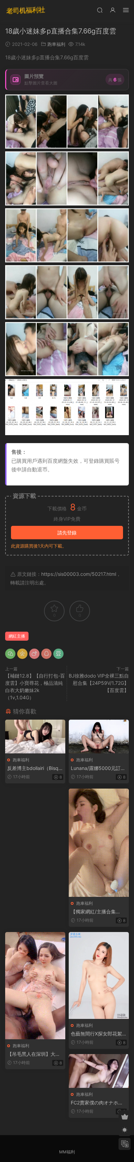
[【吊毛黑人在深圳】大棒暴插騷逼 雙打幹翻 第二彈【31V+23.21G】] (35, 985)
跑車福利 (56, 44)
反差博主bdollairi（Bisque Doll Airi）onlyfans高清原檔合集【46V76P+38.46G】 (35, 768)
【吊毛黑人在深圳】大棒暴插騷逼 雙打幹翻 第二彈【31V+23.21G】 (35, 1054)
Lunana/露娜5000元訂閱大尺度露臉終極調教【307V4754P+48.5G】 (98, 768)
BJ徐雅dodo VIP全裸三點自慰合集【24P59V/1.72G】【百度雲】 (99, 683)
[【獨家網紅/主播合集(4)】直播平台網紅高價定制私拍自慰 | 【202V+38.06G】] (99, 842)
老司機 (25, 10)
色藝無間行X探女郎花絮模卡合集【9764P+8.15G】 (99, 1034)
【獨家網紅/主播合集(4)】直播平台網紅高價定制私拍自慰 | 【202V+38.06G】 (98, 912)
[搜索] (100, 10)
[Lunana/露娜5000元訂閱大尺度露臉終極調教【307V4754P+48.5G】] (99, 736)
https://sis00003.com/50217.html (78, 574)
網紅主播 (17, 636)
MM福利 (67, 1151)
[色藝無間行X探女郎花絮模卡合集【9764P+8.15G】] (99, 975)
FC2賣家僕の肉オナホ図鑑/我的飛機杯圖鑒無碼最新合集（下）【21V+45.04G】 (98, 1103)
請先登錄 (67, 532)
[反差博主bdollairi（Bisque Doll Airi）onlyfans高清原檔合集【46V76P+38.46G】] (35, 736)
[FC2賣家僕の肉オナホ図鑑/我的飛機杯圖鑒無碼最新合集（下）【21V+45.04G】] (99, 1071)
